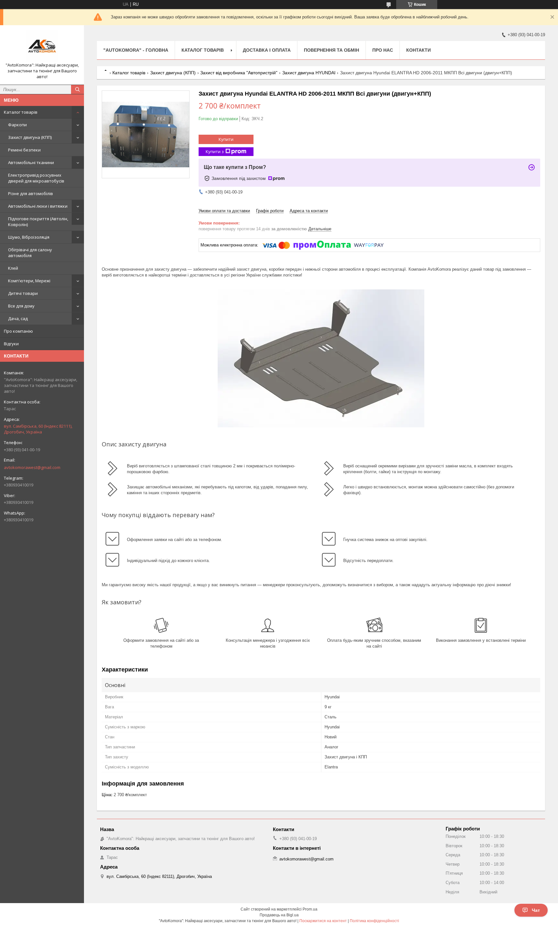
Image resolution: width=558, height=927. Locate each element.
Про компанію (18, 331)
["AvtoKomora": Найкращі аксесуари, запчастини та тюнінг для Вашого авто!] (42, 46)
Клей (13, 268)
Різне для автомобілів (30, 193)
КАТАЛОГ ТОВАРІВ (202, 50)
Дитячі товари (23, 293)
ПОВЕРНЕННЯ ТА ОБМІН (331, 50)
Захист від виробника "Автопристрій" (238, 72)
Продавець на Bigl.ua (279, 915)
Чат (536, 910)
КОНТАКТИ (418, 50)
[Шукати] (77, 89)
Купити (226, 139)
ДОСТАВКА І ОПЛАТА (267, 50)
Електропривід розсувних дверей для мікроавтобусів (36, 178)
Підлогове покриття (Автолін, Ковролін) (38, 221)
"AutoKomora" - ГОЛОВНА (135, 50)
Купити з (215, 151)
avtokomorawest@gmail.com (32, 467)
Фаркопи (17, 125)
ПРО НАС (382, 50)
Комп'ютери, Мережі (29, 281)
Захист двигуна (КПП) (30, 137)
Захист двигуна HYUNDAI (309, 72)
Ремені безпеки (24, 150)
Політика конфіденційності (374, 921)
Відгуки (11, 344)
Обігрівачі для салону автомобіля (30, 252)
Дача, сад (18, 318)
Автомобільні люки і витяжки (37, 206)
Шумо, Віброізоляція (28, 237)
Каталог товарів (20, 112)
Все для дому (21, 306)
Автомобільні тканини (31, 162)
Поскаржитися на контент (323, 921)
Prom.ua (310, 909)
